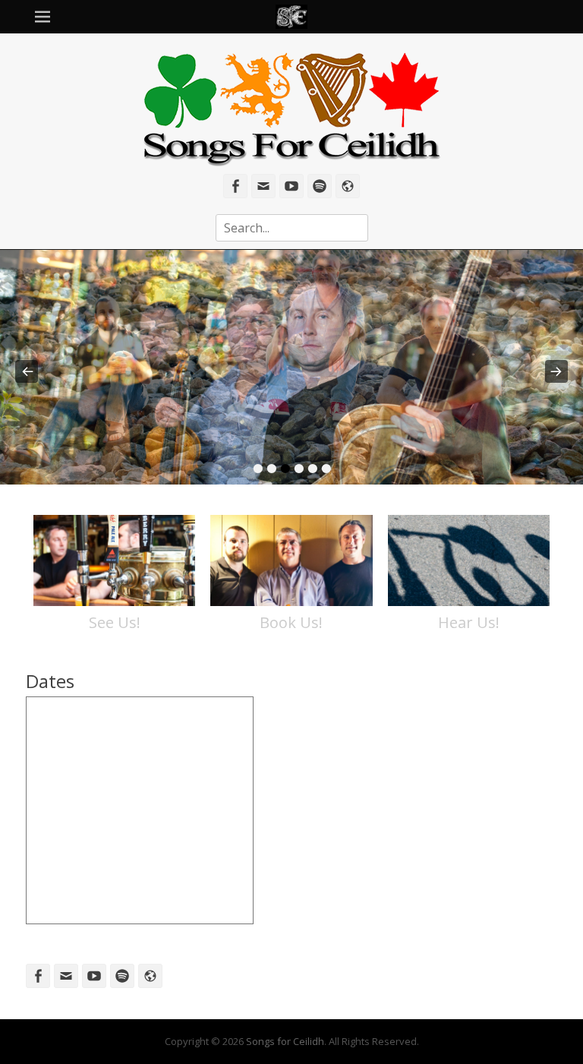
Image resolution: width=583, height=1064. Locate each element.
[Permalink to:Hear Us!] (469, 560)
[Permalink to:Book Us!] (291, 560)
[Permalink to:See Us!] (114, 560)
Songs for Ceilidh (285, 1041)
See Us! (114, 622)
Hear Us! (468, 622)
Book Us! (291, 622)
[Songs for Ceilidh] (291, 16)
